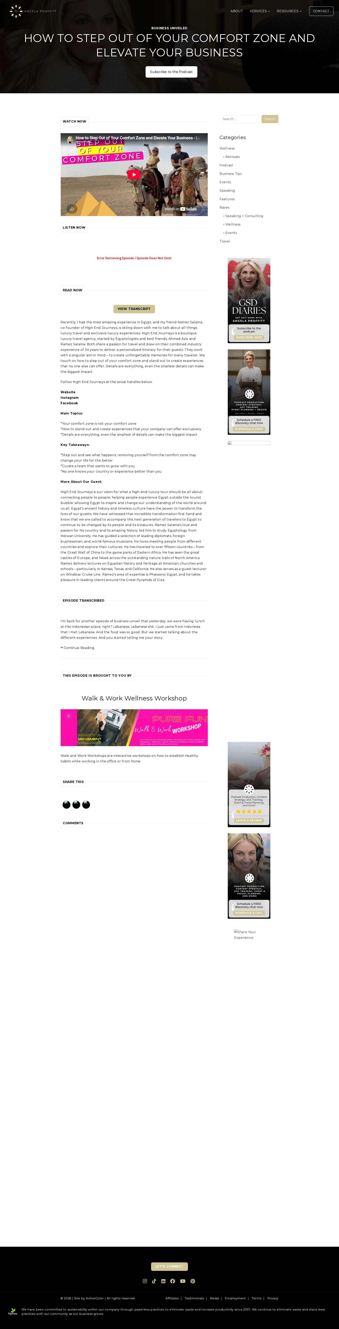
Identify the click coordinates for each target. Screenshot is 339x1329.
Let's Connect (169, 1266)
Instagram (70, 398)
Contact (321, 11)
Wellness (227, 148)
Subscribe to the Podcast (171, 72)
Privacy (272, 1298)
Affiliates (172, 1298)
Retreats (232, 157)
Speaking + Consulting (244, 216)
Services (258, 11)
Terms (256, 1298)
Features (227, 199)
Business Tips (231, 174)
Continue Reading (79, 648)
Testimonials (194, 1298)
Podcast (226, 165)
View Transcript (134, 309)
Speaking (227, 190)
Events (225, 182)
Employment (235, 1298)
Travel (225, 241)
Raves (224, 207)
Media (214, 1298)
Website (68, 392)
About (237, 11)
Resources (287, 11)
